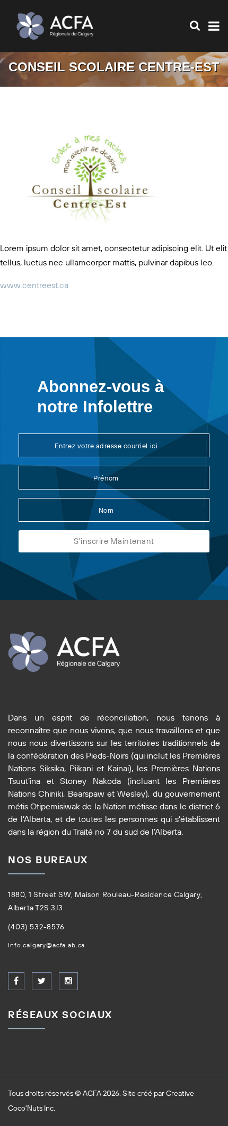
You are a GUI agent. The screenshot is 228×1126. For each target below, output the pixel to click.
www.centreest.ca (34, 285)
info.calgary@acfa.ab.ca (46, 945)
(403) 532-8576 (36, 926)
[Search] (195, 25)
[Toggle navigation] (212, 26)
